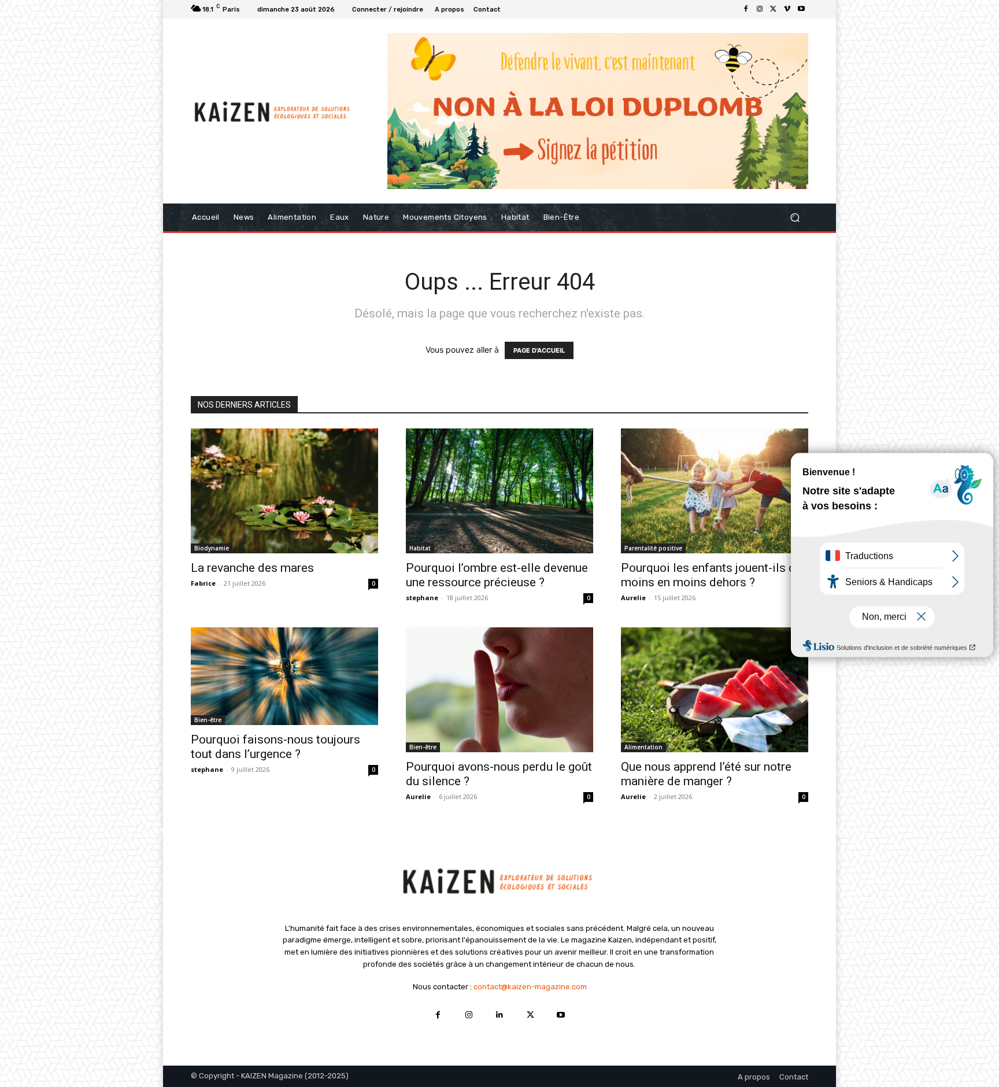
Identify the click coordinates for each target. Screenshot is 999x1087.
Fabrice (203, 583)
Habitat (420, 548)
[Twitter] (773, 9)
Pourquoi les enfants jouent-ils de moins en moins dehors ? (711, 575)
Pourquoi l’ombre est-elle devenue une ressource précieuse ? (497, 575)
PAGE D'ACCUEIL (539, 350)
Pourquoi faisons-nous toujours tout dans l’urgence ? (275, 747)
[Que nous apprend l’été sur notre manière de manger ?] (714, 689)
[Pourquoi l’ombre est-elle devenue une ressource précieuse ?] (499, 490)
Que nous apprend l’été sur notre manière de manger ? (706, 774)
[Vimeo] (787, 9)
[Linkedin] (499, 1015)
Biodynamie (211, 548)
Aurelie (633, 597)
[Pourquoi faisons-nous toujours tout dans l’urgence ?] (284, 676)
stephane (422, 597)
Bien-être (207, 720)
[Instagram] (760, 9)
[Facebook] (746, 9)
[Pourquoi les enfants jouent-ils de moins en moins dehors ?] (714, 490)
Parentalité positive (653, 548)
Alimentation (643, 747)
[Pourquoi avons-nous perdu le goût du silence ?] (499, 689)
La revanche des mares (252, 568)
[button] (794, 217)
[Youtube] (801, 9)
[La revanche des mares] (284, 490)
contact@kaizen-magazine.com (530, 986)
